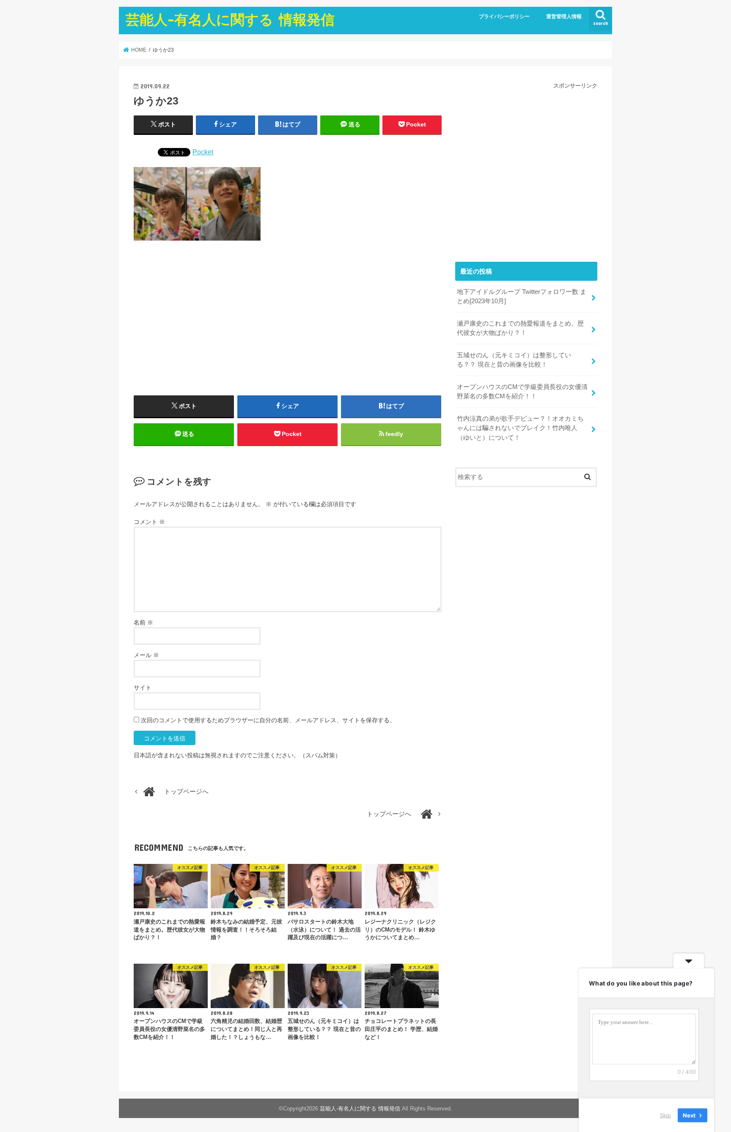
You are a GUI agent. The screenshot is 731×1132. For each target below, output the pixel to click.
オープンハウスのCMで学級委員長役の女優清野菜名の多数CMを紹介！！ (522, 392)
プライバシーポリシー (504, 16)
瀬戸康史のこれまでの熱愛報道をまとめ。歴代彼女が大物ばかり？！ (520, 328)
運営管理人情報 (564, 16)
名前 (143, 622)
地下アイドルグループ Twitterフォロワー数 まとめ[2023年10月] (521, 296)
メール (146, 655)
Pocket (202, 152)
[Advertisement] (288, 321)
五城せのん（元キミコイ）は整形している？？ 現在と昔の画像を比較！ (514, 360)
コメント (149, 521)
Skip (665, 1114)
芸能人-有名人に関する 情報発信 (230, 19)
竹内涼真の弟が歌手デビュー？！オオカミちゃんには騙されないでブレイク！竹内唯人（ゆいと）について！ (520, 428)
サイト (142, 687)
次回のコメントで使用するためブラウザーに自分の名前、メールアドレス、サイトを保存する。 (268, 720)
